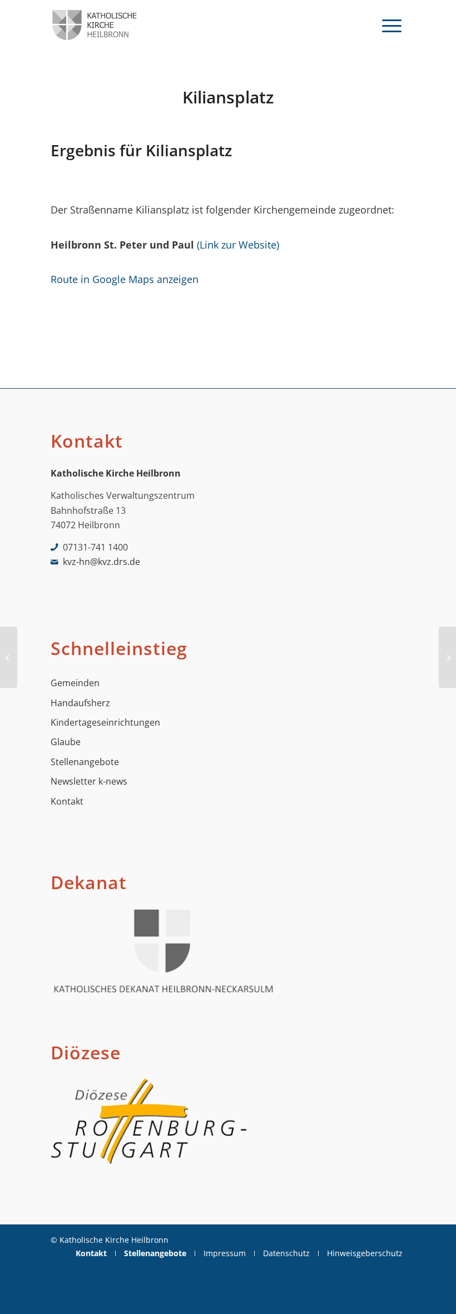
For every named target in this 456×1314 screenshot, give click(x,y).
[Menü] (391, 25)
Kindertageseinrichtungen (105, 722)
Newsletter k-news (89, 781)
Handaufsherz (80, 703)
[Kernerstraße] (8, 657)
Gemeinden (75, 683)
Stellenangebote (85, 762)
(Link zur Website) (238, 244)
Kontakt (67, 801)
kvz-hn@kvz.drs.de (101, 562)
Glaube (66, 742)
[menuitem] (391, 25)
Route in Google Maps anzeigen (125, 279)
